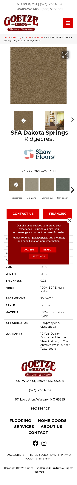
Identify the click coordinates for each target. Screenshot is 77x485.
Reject (48, 249)
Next (71, 119)
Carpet (27, 37)
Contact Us (23, 214)
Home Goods (52, 420)
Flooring (17, 37)
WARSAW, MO (27, 9)
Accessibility (15, 454)
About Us (51, 426)
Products (38, 37)
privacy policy (40, 237)
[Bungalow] (47, 184)
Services (24, 426)
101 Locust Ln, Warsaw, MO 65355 (40, 399)
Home (7, 37)
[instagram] (43, 443)
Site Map (44, 458)
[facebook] (35, 443)
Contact (38, 432)
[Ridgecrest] (16, 184)
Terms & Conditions (43, 454)
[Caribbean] (62, 184)
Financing (58, 214)
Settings (38, 256)
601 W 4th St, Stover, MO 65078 (40, 381)
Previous (5, 119)
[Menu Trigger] (68, 23)
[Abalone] (31, 184)
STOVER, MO (27, 4)
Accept (29, 249)
